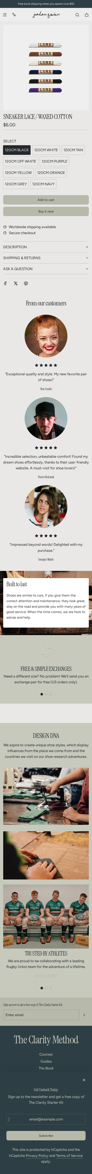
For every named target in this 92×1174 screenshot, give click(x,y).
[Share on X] (15, 284)
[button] (41, 694)
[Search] (77, 14)
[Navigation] (4, 14)
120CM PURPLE (54, 161)
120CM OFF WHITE (20, 161)
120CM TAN (73, 150)
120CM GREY (16, 184)
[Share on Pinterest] (26, 284)
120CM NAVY (43, 184)
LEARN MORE (46, 976)
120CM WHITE (46, 150)
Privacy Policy (37, 1155)
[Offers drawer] (14, 14)
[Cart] (86, 14)
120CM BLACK (17, 150)
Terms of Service (69, 1155)
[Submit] (84, 1015)
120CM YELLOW (18, 172)
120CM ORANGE (51, 172)
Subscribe (46, 1136)
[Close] (84, 1080)
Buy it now (46, 211)
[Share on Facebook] (5, 284)
